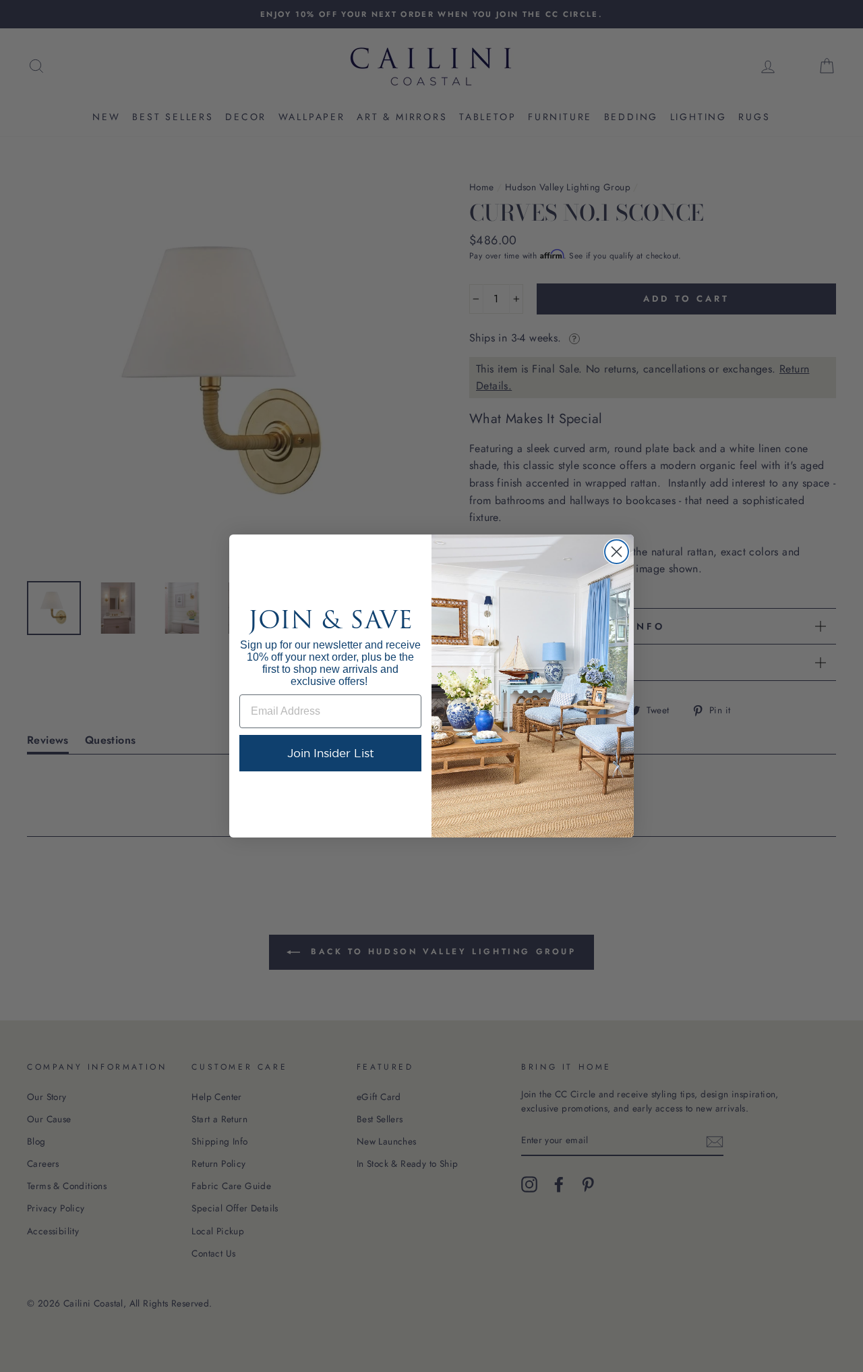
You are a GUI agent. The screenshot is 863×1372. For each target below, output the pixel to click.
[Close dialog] (616, 552)
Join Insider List (330, 752)
